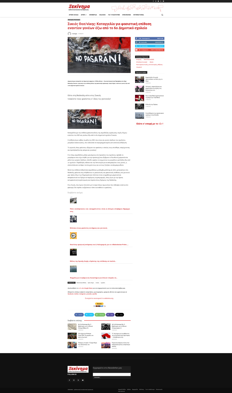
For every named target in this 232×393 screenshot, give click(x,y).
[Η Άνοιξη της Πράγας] (139, 106)
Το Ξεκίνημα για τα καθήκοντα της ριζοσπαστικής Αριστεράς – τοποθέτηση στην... (121, 335)
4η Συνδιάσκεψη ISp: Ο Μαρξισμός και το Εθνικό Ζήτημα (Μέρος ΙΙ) (85, 326)
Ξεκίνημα (74, 33)
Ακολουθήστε (159, 42)
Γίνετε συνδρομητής (157, 50)
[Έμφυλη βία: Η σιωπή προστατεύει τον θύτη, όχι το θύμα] (139, 79)
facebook (70, 294)
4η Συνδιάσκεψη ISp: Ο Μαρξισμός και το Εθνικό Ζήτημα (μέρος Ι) (119, 326)
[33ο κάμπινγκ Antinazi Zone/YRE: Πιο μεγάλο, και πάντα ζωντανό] (72, 336)
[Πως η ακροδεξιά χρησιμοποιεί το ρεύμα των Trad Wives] (139, 98)
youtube (89, 294)
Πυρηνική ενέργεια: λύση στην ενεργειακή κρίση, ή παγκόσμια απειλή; (121, 344)
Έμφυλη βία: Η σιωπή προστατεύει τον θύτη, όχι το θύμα (154, 79)
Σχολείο (103, 282)
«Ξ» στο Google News (85, 288)
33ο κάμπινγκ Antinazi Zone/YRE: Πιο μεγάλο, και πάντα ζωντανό (85, 335)
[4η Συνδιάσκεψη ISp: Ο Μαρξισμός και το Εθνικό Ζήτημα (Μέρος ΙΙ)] (72, 327)
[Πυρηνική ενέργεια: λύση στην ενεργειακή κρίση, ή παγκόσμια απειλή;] (105, 345)
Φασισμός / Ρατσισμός (74, 19)
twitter (76, 294)
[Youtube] (163, 1)
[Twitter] (161, 1)
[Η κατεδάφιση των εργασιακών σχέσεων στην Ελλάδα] (139, 115)
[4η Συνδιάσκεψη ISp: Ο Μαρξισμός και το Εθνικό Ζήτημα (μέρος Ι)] (105, 327)
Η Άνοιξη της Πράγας (152, 104)
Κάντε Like (160, 38)
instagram (82, 294)
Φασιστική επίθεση (81, 282)
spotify (94, 294)
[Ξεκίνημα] (70, 34)
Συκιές (97, 282)
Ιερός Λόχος (91, 282)
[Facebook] (153, 1)
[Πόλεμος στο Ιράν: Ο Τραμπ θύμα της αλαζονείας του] (72, 345)
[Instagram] (156, 1)
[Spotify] (158, 1)
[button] (162, 15)
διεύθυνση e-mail (98, 372)
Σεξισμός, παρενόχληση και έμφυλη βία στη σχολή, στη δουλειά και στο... (154, 88)
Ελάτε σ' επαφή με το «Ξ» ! (149, 123)
